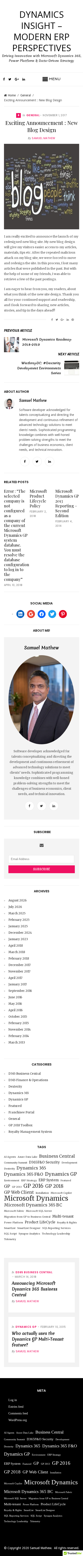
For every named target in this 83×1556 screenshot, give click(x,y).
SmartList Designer (29, 1228)
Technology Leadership (56, 1233)
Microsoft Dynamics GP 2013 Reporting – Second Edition (67, 503)
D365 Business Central (24, 1074)
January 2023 (18, 939)
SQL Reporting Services (56, 1228)
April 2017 (15, 978)
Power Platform (13, 1222)
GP (7, 1186)
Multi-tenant (63, 1216)
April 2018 (15, 946)
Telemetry (10, 1239)
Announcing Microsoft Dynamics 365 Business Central (34, 1289)
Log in (12, 1400)
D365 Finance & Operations (28, 1080)
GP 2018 (54, 1186)
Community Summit (15, 1162)
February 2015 (18, 1023)
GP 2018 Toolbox (20, 1125)
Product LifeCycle (40, 1222)
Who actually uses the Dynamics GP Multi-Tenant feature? (38, 1339)
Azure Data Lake (27, 1156)
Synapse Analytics (29, 1233)
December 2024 (20, 933)
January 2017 (17, 984)
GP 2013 (17, 1187)
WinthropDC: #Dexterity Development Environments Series (39, 368)
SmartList (9, 1228)
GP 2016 (33, 1186)
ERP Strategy (29, 1180)
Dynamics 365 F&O (23, 1174)
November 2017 (19, 971)
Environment (11, 1180)
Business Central (57, 1156)
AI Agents (10, 1156)
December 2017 (19, 965)
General (25, 95)
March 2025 (16, 913)
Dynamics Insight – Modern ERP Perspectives (41, 31)
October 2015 (17, 1017)
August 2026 (17, 900)
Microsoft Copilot (61, 1193)
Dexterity (15, 1086)
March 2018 (16, 952)
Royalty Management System (30, 1132)
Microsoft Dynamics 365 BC (33, 1205)
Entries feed (15, 1406)
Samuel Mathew (43, 138)
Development (69, 1162)
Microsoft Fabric (14, 1211)
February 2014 (18, 1036)
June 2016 (15, 997)
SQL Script (10, 1233)
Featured (15, 1106)
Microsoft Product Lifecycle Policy (38, 498)
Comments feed (18, 1413)
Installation (42, 1193)
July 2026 (15, 907)
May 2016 (15, 1004)
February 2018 (18, 958)
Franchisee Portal (21, 1112)
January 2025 (18, 926)
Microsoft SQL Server (39, 1211)
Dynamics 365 (18, 1093)
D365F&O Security (44, 1162)
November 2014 (19, 1029)
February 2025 (18, 920)
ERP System (49, 1180)
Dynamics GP (18, 1099)
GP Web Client (19, 1192)
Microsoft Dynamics (36, 1198)
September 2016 (20, 991)
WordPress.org (17, 1420)
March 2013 (16, 1042)
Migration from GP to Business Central (27, 1216)
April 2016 (15, 1010)
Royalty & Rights (67, 1222)
